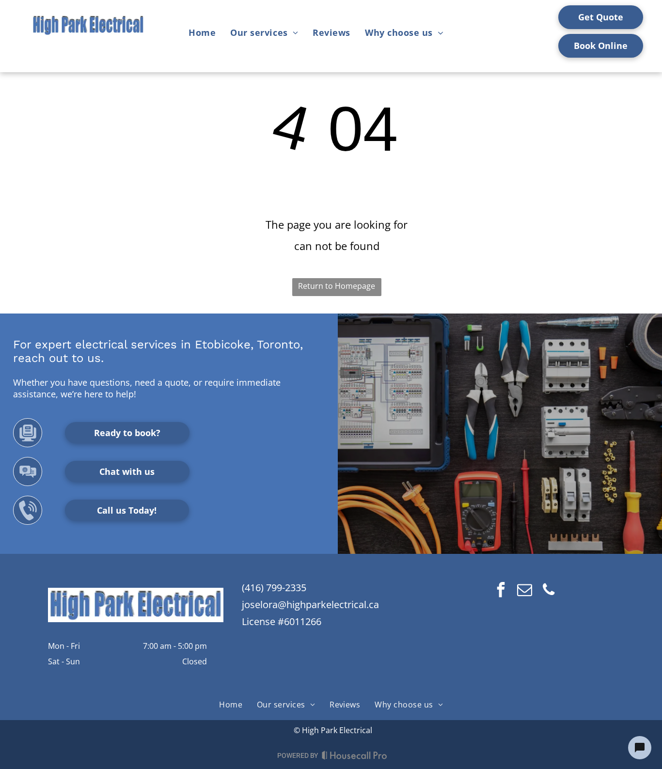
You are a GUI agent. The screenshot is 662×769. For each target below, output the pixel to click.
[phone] (548, 591)
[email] (525, 591)
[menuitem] (202, 32)
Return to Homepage (336, 286)
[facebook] (501, 591)
